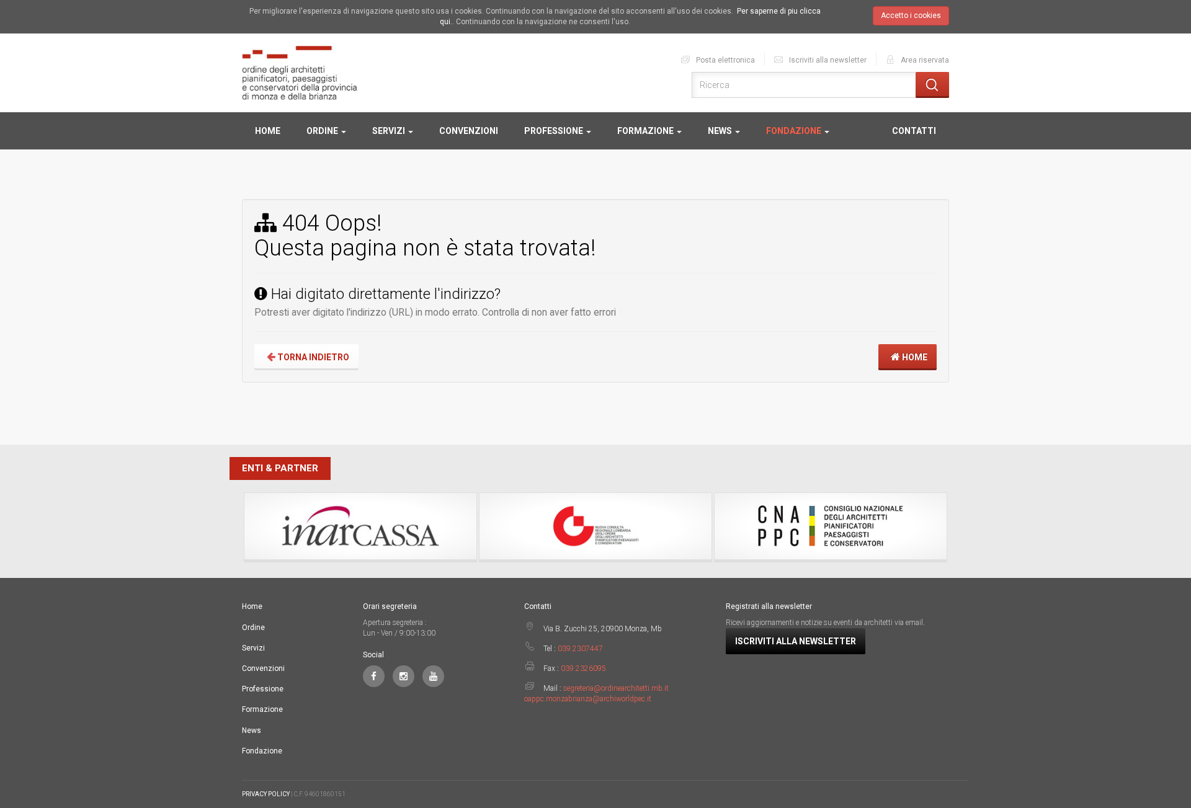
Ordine (323, 131)
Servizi (389, 131)
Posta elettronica (724, 60)
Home (267, 131)
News (721, 131)
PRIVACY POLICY (266, 794)
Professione (554, 131)
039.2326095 (583, 668)
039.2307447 (580, 648)
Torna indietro (312, 357)
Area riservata (924, 60)
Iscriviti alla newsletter (827, 60)
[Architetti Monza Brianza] (299, 72)
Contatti (914, 131)
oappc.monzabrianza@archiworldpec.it (587, 699)
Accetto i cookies (911, 15)
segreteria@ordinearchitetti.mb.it (616, 688)
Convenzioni (468, 131)
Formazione (646, 131)
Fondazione (794, 131)
